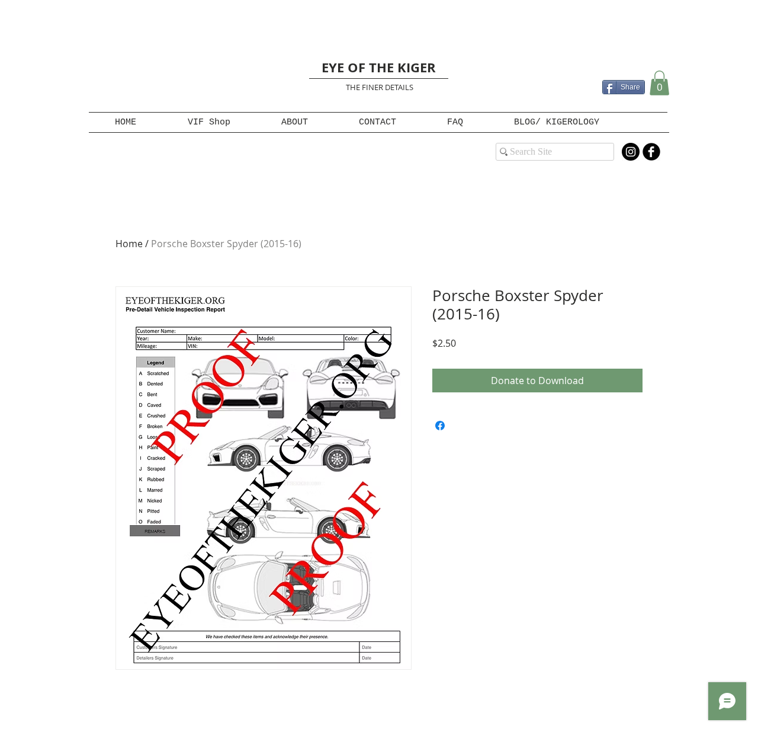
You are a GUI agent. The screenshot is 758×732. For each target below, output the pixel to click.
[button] (659, 83)
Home (129, 243)
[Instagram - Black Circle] (631, 152)
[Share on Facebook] (440, 425)
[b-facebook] (651, 152)
